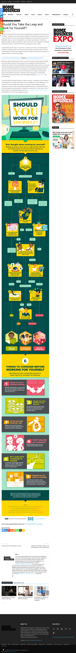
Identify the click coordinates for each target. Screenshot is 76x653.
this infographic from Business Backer (37, 90)
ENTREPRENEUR (56, 14)
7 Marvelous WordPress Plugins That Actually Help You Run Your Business (40, 546)
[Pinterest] (9, 530)
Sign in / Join (4, 1)
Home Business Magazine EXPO (34, 58)
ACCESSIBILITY (49, 644)
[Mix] (14, 530)
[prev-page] (2, 603)
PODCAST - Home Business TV (60, 58)
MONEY (40, 14)
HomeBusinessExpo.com (63, 46)
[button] (72, 14)
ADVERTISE (23, 1)
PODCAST (65, 14)
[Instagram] (57, 628)
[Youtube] (53, 633)
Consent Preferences (58, 644)
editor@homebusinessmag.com (34, 640)
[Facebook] (3, 530)
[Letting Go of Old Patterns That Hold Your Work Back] (25, 591)
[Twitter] (1, 13)
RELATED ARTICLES (7, 582)
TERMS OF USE (42, 644)
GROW (26, 14)
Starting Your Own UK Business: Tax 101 (11, 546)
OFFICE (47, 14)
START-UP (18, 14)
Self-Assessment (23, 18)
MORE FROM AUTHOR (19, 582)
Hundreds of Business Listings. (34, 524)
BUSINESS (10, 14)
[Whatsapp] (17, 530)
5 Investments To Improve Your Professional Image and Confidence (41, 599)
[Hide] (0, 35)
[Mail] (13, 576)
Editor (4, 31)
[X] (20, 530)
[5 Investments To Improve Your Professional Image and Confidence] (41, 591)
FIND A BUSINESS (16, 1)
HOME (4, 14)
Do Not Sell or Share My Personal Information (63, 637)
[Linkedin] (6, 530)
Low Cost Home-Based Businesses (11, 58)
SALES (32, 14)
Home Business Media (11, 651)
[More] (1, 32)
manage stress (40, 74)
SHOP (9, 644)
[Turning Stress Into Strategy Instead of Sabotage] (9, 591)
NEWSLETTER (29, 1)
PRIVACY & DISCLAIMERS (32, 644)
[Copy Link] (23, 530)
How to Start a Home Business (12, 18)
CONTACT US (66, 644)
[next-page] (5, 603)
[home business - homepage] (10, 630)
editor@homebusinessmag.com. (23, 564)
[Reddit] (11, 530)
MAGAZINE (10, 1)
